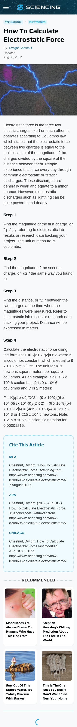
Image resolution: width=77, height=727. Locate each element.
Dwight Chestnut (20, 48)
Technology (13, 22)
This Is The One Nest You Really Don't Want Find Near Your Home (55, 692)
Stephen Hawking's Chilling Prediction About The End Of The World (56, 631)
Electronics (37, 22)
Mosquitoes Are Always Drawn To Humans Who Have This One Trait (20, 629)
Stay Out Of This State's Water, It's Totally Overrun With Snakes (19, 692)
